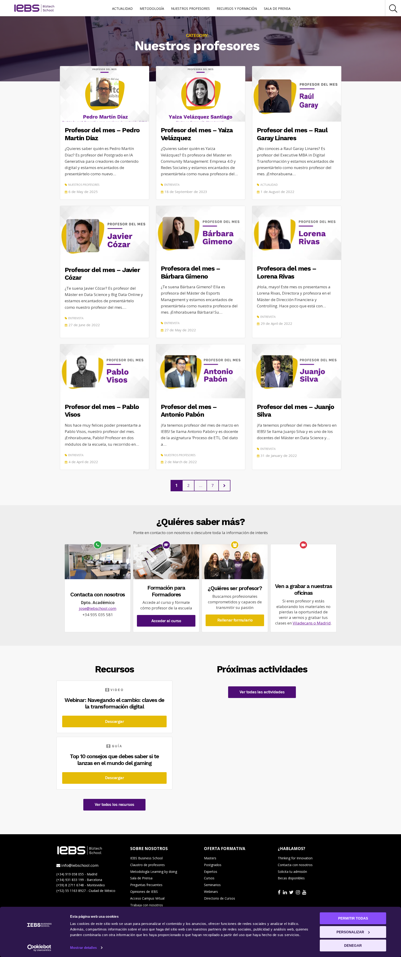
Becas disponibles (291, 878)
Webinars (211, 891)
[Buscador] (393, 8)
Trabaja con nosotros (146, 905)
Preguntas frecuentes (146, 885)
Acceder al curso (166, 620)
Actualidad (269, 185)
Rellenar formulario (234, 620)
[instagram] (298, 892)
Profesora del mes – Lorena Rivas (286, 272)
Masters (210, 858)
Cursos (209, 878)
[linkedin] (285, 892)
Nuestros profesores (83, 185)
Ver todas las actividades (261, 691)
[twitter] (292, 892)
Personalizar (350, 932)
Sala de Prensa (141, 878)
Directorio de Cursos (219, 898)
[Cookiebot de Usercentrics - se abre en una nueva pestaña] (39, 947)
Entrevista (172, 185)
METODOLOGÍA (152, 8)
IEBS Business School (146, 858)
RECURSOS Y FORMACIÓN (237, 8)
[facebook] (280, 892)
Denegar (353, 945)
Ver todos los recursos (114, 804)
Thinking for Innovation (295, 858)
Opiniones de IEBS (144, 891)
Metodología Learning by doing (153, 871)
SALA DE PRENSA (277, 8)
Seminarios (212, 885)
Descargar (114, 721)
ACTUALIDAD (122, 8)
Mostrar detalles (83, 948)
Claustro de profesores (147, 865)
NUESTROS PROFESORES (190, 8)
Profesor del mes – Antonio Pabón (189, 411)
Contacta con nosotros (295, 865)
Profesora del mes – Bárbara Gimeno (190, 272)
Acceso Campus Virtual (147, 898)
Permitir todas (353, 918)
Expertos (210, 871)
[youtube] (304, 892)
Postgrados (212, 865)
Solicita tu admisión (292, 871)
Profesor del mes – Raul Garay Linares (292, 134)
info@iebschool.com (79, 865)
